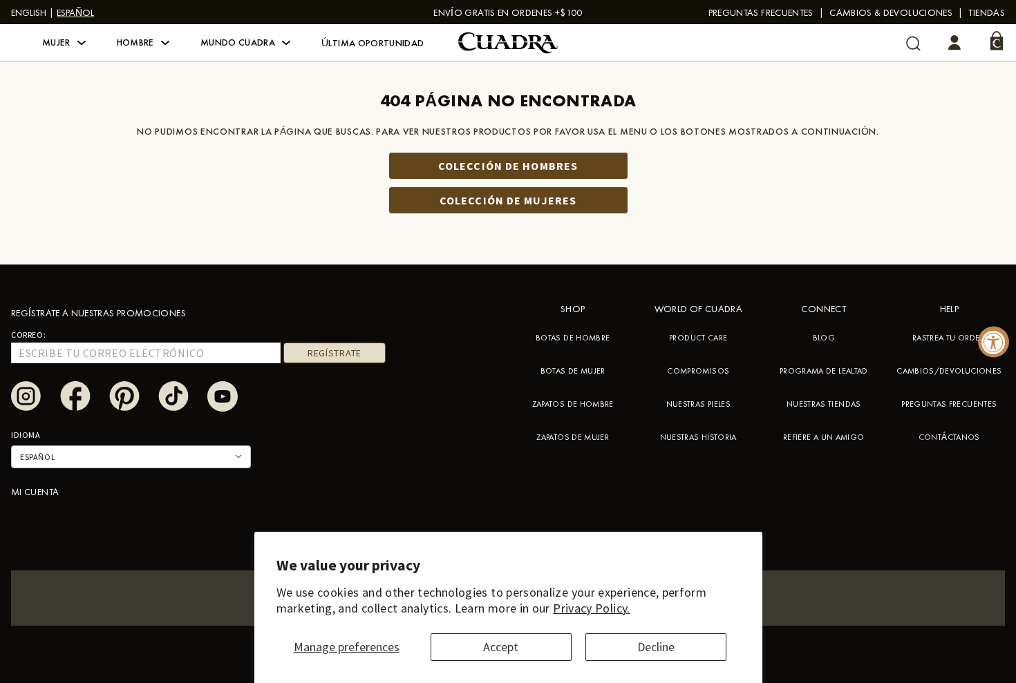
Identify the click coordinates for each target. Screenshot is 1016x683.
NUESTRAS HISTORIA (698, 437)
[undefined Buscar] (913, 43)
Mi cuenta (35, 491)
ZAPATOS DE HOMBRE (573, 404)
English (28, 12)
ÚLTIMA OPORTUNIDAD (372, 43)
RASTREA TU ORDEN (949, 337)
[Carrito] (996, 40)
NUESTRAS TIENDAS (824, 404)
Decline (656, 647)
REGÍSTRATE (334, 353)
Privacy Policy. (591, 608)
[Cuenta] (954, 42)
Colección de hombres (508, 166)
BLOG (824, 337)
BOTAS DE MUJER (572, 370)
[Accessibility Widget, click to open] (993, 341)
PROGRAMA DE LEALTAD (824, 370)
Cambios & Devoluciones (890, 12)
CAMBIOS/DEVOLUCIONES (948, 370)
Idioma (26, 435)
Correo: (28, 334)
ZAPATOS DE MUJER (572, 437)
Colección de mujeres (508, 200)
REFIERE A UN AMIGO (823, 437)
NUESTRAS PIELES (698, 404)
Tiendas (986, 12)
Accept (500, 647)
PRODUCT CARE (698, 337)
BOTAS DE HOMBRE (573, 337)
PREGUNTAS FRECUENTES (760, 12)
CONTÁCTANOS (949, 437)
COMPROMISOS (698, 370)
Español (75, 12)
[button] (64, 42)
